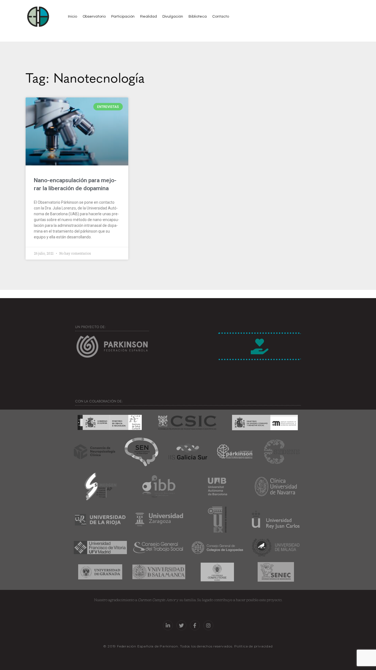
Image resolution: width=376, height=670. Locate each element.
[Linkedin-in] (168, 625)
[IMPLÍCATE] (259, 346)
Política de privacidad (253, 646)
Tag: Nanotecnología (85, 77)
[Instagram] (208, 625)
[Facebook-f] (195, 625)
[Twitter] (181, 625)
